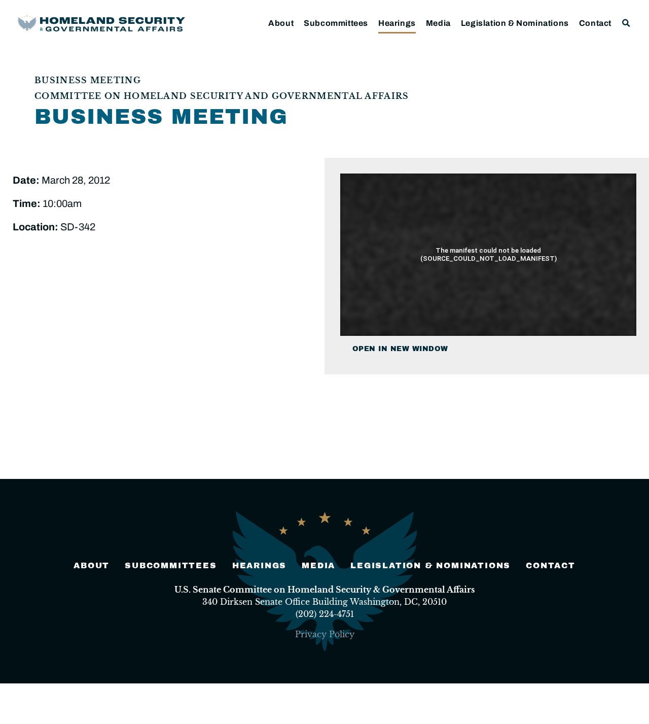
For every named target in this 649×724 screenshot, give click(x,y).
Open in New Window (400, 349)
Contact (595, 23)
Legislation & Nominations (515, 23)
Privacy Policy (324, 634)
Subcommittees (336, 23)
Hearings (397, 23)
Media (438, 23)
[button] (626, 23)
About (281, 23)
